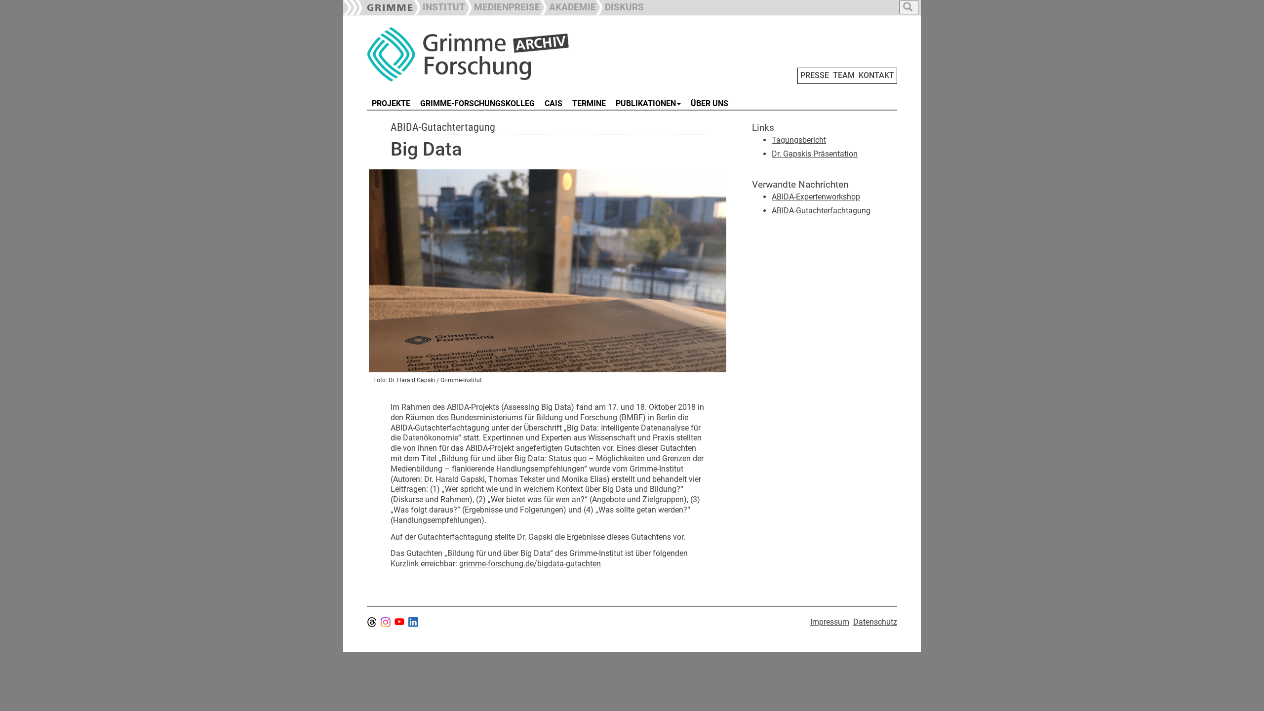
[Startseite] (478, 54)
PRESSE (814, 75)
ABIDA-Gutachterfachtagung (821, 210)
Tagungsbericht (799, 140)
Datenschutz (875, 622)
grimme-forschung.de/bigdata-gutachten (530, 563)
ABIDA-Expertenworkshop (816, 196)
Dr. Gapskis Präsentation (815, 153)
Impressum (829, 622)
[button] (502, 6)
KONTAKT (876, 75)
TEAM (844, 75)
